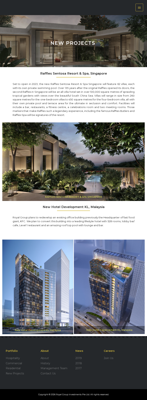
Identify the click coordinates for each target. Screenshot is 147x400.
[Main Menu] (139, 7)
